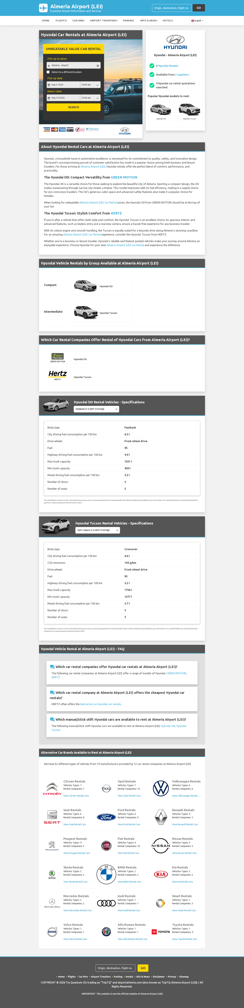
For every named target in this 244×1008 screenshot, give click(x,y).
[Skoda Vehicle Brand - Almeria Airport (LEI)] (52, 874)
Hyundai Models (168, 65)
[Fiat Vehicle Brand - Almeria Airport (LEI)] (106, 845)
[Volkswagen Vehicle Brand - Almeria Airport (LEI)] (161, 788)
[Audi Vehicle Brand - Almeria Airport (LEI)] (106, 903)
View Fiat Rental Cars (128, 853)
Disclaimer (159, 976)
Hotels (168, 20)
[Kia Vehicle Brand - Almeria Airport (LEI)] (161, 874)
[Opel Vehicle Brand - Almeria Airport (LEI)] (106, 788)
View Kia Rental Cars (182, 881)
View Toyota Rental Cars (184, 939)
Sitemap (184, 976)
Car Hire (78, 20)
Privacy (172, 976)
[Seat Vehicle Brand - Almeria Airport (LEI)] (52, 817)
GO (199, 7)
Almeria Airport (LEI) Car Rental (98, 202)
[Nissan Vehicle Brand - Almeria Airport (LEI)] (161, 846)
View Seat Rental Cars (74, 824)
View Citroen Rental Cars (76, 795)
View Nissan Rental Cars (184, 853)
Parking (128, 20)
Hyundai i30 (168, 725)
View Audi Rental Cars (129, 910)
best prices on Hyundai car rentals (100, 704)
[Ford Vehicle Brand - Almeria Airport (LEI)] (106, 817)
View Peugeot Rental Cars (76, 853)
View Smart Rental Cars (184, 910)
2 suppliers (182, 74)
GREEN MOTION (124, 177)
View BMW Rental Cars (129, 881)
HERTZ (116, 213)
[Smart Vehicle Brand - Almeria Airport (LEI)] (161, 903)
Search (73, 107)
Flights (61, 20)
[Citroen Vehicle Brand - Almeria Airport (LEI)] (52, 788)
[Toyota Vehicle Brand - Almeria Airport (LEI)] (161, 932)
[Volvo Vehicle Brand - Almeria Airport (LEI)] (52, 931)
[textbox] (74, 65)
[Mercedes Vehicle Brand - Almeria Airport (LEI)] (52, 903)
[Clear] (97, 65)
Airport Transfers (103, 20)
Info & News (148, 20)
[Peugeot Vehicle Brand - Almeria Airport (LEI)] (52, 845)
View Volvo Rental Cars (75, 939)
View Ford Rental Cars (129, 824)
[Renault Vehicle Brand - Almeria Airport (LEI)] (161, 817)
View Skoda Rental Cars (75, 881)
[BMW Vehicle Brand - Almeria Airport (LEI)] (106, 874)
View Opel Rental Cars (129, 795)
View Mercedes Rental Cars (77, 910)
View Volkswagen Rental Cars (187, 795)
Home (45, 20)
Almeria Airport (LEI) (76, 7)
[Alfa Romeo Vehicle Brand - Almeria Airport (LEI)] (106, 931)
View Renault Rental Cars (185, 824)
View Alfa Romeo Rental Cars (132, 939)
